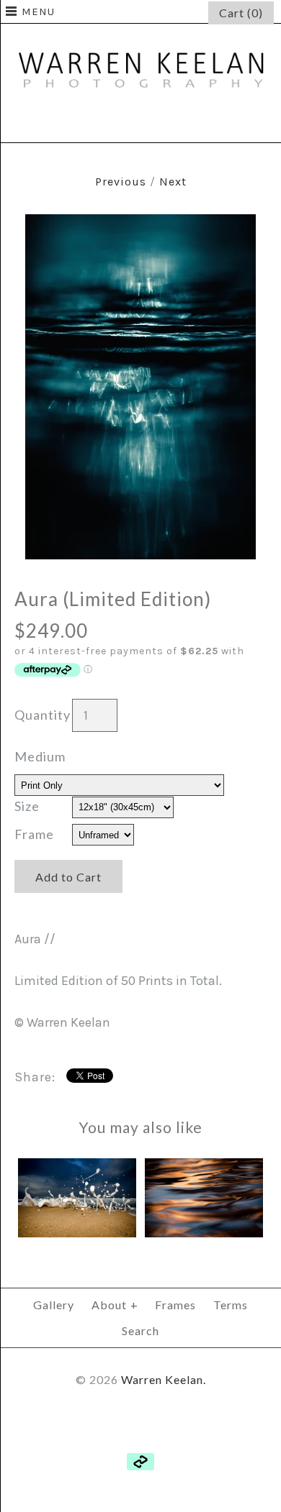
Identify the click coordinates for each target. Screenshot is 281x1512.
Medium (40, 756)
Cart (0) (241, 12)
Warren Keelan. (163, 1379)
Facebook (106, 123)
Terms (230, 1304)
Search (140, 1330)
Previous (120, 181)
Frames (175, 1304)
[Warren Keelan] (140, 34)
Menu (38, 11)
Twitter (140, 123)
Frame (34, 834)
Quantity (42, 715)
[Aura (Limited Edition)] (140, 224)
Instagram (175, 123)
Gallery (53, 1304)
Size (27, 806)
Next (173, 181)
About (115, 1304)
